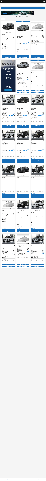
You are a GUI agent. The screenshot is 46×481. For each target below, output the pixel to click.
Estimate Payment (8, 55)
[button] (14, 32)
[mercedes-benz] (5, 1)
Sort (12, 7)
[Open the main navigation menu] (1, 1)
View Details (4, 54)
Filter (34, 7)
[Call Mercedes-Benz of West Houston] (44, 1)
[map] (43, 1)
